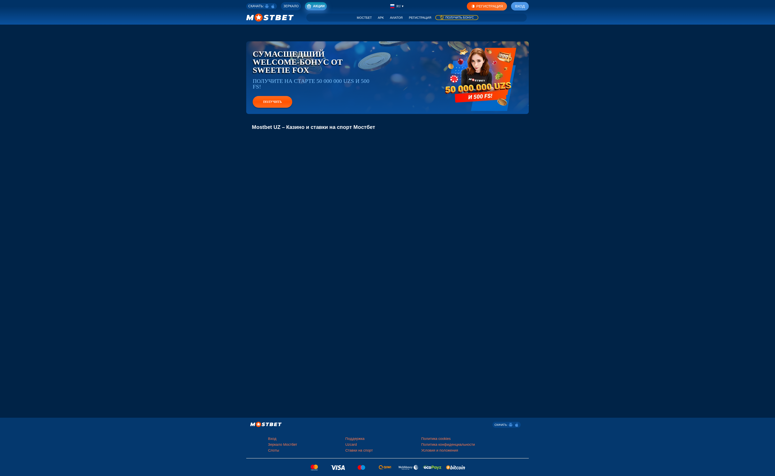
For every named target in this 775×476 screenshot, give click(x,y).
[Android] (267, 6)
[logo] (270, 18)
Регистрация (489, 6)
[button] (769, 469)
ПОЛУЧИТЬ (272, 101)
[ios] (273, 6)
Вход (520, 6)
